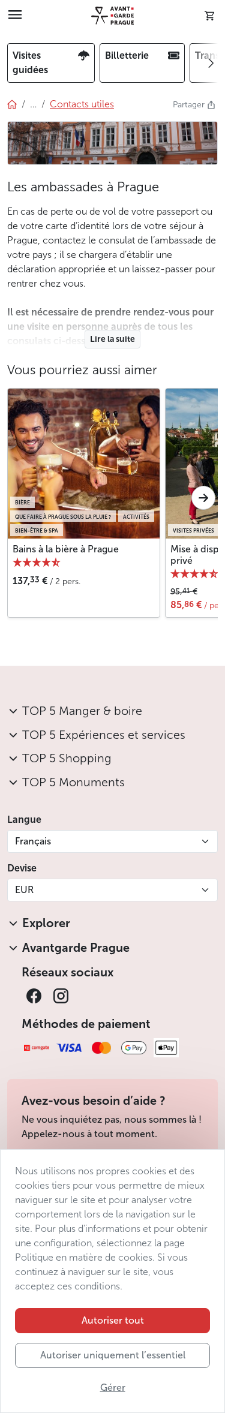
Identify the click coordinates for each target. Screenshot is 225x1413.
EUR (24, 889)
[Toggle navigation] (15, 15)
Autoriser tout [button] (113, 1320)
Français (33, 841)
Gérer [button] (112, 1387)
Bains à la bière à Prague (66, 549)
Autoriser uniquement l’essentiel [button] (112, 1355)
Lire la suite (112, 339)
